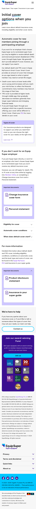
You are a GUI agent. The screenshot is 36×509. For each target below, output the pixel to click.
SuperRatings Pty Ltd (22, 397)
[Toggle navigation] (33, 2)
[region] (18, 499)
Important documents (11, 187)
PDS (22, 113)
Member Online (10, 175)
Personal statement (19, 209)
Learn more (7, 140)
